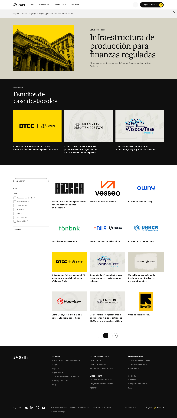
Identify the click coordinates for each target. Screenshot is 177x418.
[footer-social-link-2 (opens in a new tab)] (37, 407)
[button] (174, 12)
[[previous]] (100, 335)
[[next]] (115, 335)
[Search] (135, 4)
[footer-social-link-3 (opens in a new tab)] (43, 407)
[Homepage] (21, 358)
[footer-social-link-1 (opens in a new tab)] (31, 407)
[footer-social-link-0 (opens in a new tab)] (26, 407)
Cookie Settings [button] (58, 411)
